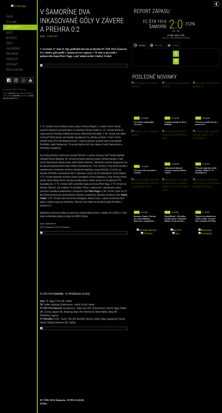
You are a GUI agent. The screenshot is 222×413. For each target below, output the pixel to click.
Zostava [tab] (175, 45)
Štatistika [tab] (158, 45)
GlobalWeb (16, 96)
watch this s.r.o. (13, 93)
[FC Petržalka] (18, 6)
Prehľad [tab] (141, 45)
